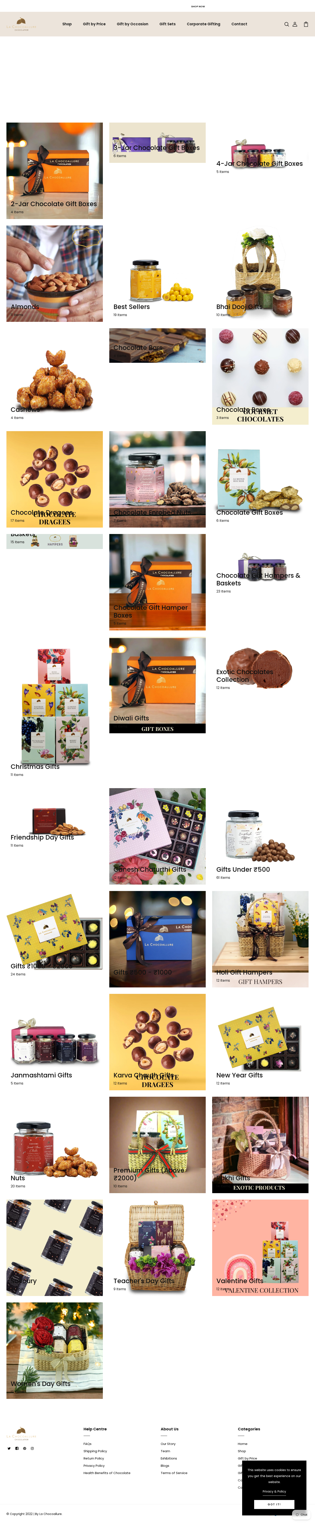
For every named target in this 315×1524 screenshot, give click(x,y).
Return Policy (94, 1458)
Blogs (165, 1465)
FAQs (88, 1444)
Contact (239, 24)
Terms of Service (174, 1473)
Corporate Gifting (203, 24)
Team (165, 1451)
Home (144, 70)
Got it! (274, 1504)
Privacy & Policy (274, 1491)
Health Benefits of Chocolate (107, 1473)
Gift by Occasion (132, 24)
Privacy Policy (94, 1465)
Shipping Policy (95, 1451)
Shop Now (198, 6)
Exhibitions (169, 1458)
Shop (67, 24)
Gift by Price (94, 24)
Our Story (168, 1444)
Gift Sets (167, 24)
